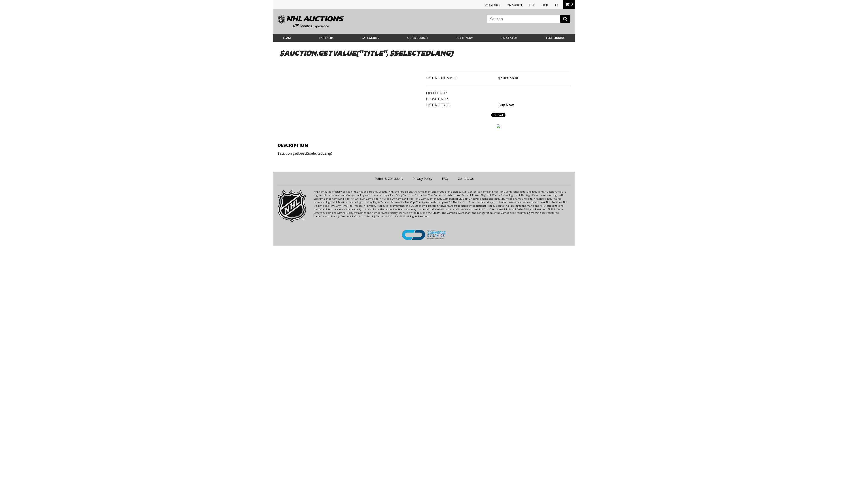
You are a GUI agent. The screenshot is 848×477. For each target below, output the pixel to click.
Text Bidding (555, 38)
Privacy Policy (422, 178)
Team (287, 38)
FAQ (532, 5)
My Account (515, 5)
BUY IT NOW (464, 38)
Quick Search (417, 38)
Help (545, 5)
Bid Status (509, 38)
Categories (370, 38)
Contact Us (466, 178)
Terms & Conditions (388, 178)
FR (556, 5)
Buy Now (506, 104)
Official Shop (492, 5)
